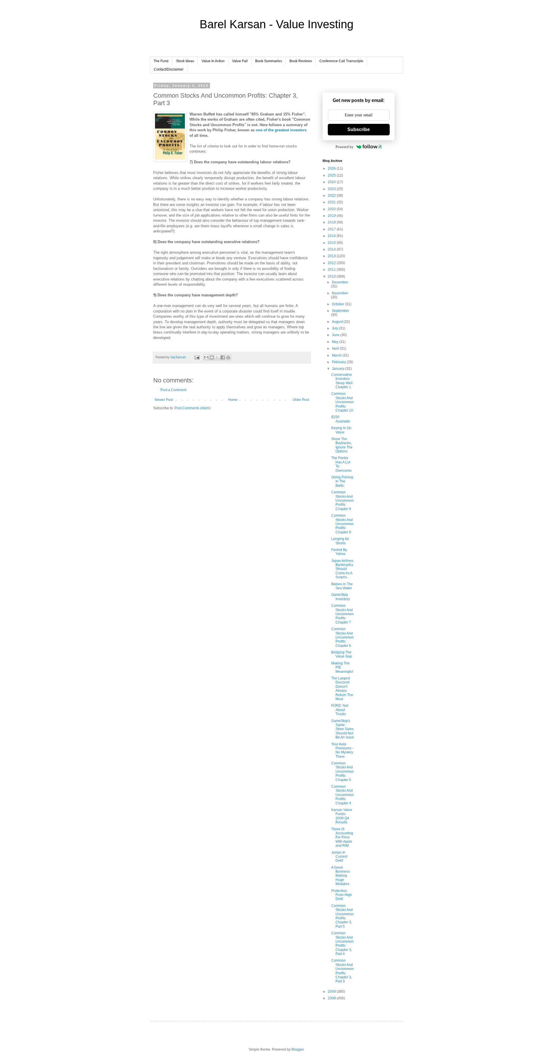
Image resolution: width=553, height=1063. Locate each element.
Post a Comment (173, 390)
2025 (332, 175)
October (338, 304)
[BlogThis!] (212, 357)
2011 (332, 270)
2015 (332, 243)
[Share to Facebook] (223, 357)
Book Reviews (300, 61)
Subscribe (358, 129)
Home (233, 400)
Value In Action (213, 61)
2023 (332, 189)
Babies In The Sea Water (342, 586)
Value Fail (240, 61)
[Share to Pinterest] (228, 357)
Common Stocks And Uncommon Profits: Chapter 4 (342, 795)
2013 (332, 256)
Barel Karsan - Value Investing (276, 24)
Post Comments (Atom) (193, 408)
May (335, 342)
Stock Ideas (185, 61)
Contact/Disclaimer (168, 69)
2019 (332, 216)
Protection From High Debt (341, 895)
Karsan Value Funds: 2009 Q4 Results (341, 816)
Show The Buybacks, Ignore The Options (342, 445)
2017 (332, 229)
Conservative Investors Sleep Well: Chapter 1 (342, 381)
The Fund (161, 61)
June (336, 335)
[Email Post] (196, 357)
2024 (332, 182)
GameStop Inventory (340, 597)
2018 (332, 222)
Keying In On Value (341, 430)
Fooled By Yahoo (339, 552)
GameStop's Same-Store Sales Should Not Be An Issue (342, 729)
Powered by (345, 147)
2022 (332, 196)
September (340, 311)
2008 (332, 998)
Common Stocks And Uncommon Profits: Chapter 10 (342, 402)
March (337, 355)
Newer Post (164, 400)
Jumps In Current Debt (339, 856)
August (338, 322)
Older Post (301, 400)
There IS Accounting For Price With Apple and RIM (342, 837)
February (339, 362)
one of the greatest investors (281, 130)
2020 (332, 209)
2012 (332, 263)
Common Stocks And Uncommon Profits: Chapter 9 (342, 500)
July (335, 328)
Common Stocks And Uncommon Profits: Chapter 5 (342, 771)
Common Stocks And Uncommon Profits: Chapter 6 (342, 637)
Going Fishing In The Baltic (342, 481)
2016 (332, 236)
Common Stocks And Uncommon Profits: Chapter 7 (342, 614)
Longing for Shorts (340, 541)
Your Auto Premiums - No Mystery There (342, 750)
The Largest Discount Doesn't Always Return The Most (342, 688)
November (340, 293)
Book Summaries (268, 61)
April (336, 348)
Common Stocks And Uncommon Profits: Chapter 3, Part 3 (342, 970)
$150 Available (340, 419)
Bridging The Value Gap (341, 654)
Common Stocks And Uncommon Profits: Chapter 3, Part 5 (342, 916)
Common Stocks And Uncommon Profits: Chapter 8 (342, 524)
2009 (332, 992)
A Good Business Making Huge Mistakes (340, 875)
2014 (332, 249)
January (338, 369)
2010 (332, 276)
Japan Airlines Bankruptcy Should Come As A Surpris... (342, 569)
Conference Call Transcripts (341, 61)
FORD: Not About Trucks (339, 710)
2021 (332, 202)
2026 (332, 168)
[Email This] (206, 357)
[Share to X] (217, 357)
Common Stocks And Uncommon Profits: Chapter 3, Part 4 (342, 943)
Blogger (297, 1049)
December (340, 282)
